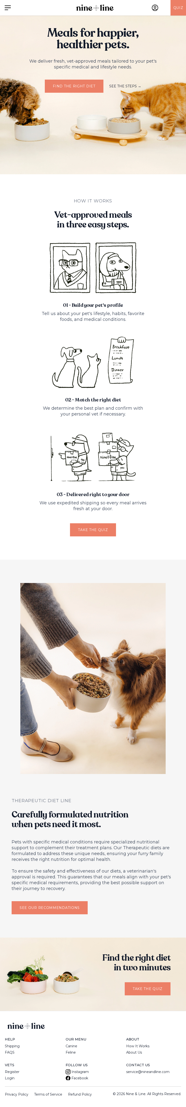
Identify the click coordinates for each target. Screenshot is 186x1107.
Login (10, 1078)
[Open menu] (8, 8)
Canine (71, 1046)
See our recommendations (50, 908)
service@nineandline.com (148, 1072)
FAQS (10, 1052)
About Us (134, 1052)
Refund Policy (80, 1094)
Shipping (12, 1046)
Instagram (80, 1072)
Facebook (79, 1078)
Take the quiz (93, 530)
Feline (71, 1052)
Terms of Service (48, 1094)
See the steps (125, 86)
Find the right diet (74, 86)
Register (12, 1072)
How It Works (137, 1046)
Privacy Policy (16, 1094)
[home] (95, 8)
